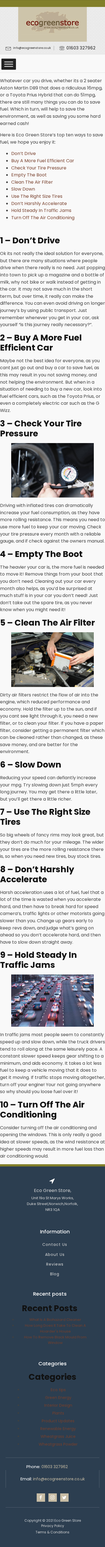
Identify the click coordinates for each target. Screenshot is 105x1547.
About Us (55, 1255)
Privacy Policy (52, 1525)
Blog (54, 1274)
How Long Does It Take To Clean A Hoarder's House (55, 1328)
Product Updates (58, 1421)
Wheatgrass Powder (58, 1444)
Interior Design (58, 1405)
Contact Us (54, 1245)
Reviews (55, 1264)
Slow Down (23, 189)
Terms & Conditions (52, 1532)
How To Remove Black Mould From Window (55, 1340)
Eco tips (58, 1390)
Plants (58, 1413)
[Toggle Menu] (8, 64)
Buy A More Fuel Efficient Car (42, 161)
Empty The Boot (29, 175)
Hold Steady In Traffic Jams (41, 210)
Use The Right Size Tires (36, 196)
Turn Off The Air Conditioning (42, 217)
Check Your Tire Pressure (38, 168)
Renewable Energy (58, 1428)
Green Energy (58, 1397)
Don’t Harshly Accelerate (39, 203)
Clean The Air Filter (32, 182)
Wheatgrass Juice (58, 1436)
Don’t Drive (23, 153)
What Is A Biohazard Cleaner (55, 1319)
